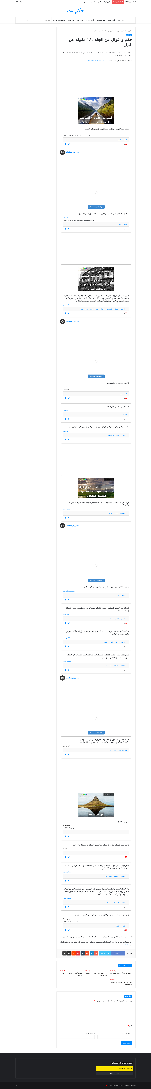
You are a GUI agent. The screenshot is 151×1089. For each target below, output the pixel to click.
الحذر (125, 394)
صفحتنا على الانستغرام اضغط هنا (99, 60)
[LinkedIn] (92, 953)
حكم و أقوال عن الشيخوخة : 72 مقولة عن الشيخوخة (96, 2)
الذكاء (125, 140)
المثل (110, 618)
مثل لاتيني (65, 410)
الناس (117, 435)
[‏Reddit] (73, 953)
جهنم (123, 595)
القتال (102, 309)
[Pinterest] (78, 953)
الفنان (110, 513)
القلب (119, 224)
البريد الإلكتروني (127, 1033)
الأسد (119, 140)
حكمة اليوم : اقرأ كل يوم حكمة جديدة (121, 973)
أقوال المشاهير (101, 20)
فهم (82, 309)
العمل (123, 309)
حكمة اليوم (80, 20)
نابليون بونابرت (67, 133)
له (118, 595)
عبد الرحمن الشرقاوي (68, 591)
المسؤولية (109, 309)
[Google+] (96, 953)
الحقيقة (122, 513)
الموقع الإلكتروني (90, 1033)
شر (121, 394)
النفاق (125, 224)
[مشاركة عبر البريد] (69, 953)
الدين (123, 926)
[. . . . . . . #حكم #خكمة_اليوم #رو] (96, 168)
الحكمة (125, 414)
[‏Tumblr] (83, 953)
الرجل (117, 642)
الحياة (123, 642)
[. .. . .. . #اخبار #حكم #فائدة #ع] (72, 192)
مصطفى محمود (67, 304)
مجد (97, 309)
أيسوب (64, 387)
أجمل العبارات (90, 20)
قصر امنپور (66, 614)
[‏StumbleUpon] (87, 953)
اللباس (117, 618)
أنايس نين (65, 431)
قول (86, 309)
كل (118, 902)
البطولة (117, 309)
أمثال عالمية (111, 20)
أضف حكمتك (123, 945)
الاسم (130, 1026)
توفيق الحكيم (66, 509)
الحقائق (122, 665)
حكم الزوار (71, 20)
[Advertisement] (96, 78)
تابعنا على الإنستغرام (95, 207)
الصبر (114, 750)
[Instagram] (16, 2)
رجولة (91, 309)
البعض (123, 618)
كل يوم (109, 902)
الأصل (117, 926)
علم (106, 665)
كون (110, 665)
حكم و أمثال (121, 20)
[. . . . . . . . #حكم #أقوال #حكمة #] (96, 192)
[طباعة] (64, 953)
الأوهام (116, 665)
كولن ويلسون (66, 638)
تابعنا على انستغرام (58, 20)
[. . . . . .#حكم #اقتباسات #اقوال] (120, 192)
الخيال (116, 513)
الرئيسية (128, 31)
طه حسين (65, 217)
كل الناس (111, 435)
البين (123, 435)
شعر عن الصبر (123, 750)
